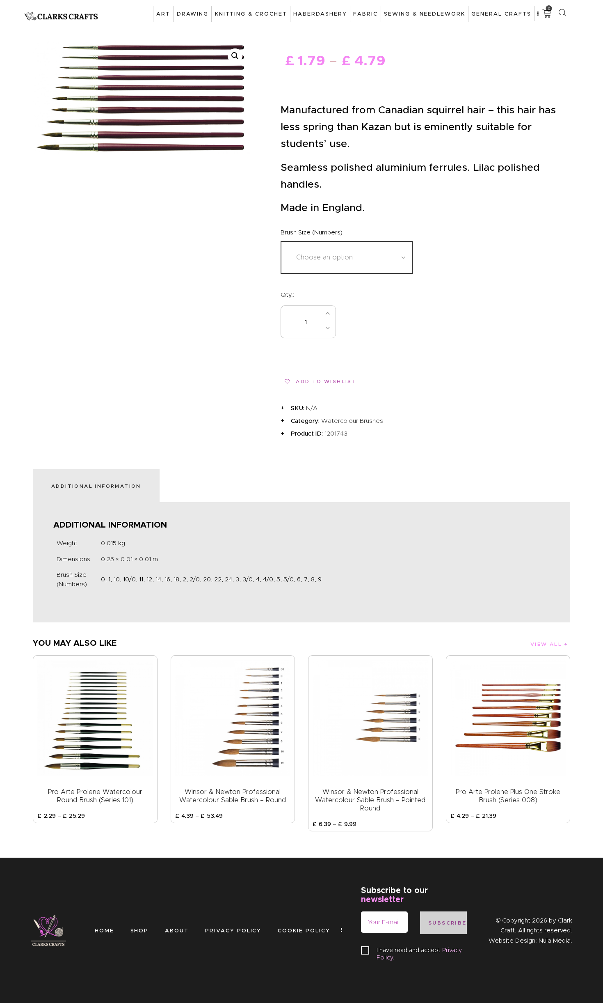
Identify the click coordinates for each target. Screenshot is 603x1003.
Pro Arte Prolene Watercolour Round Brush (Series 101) (95, 796)
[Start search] (562, 13)
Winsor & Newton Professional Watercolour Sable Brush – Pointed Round (370, 800)
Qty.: (288, 294)
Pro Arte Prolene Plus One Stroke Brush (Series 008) (508, 796)
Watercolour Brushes (352, 421)
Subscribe (447, 923)
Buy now (380, 322)
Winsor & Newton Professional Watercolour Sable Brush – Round (232, 796)
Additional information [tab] (96, 486)
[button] (235, 55)
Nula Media (555, 940)
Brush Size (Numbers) (312, 232)
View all (546, 644)
